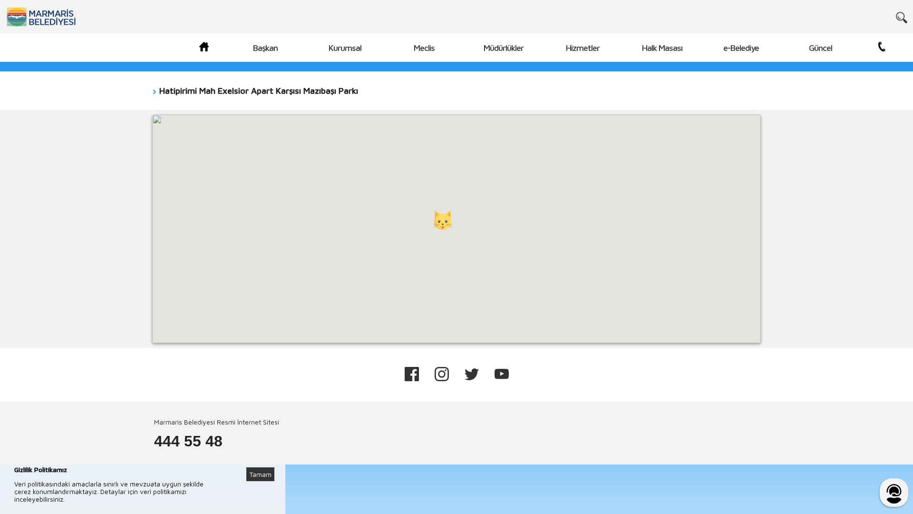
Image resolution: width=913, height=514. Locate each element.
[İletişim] (881, 48)
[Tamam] (265, 462)
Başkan (265, 48)
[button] (442, 220)
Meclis (424, 48)
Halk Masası (662, 48)
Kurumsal (345, 48)
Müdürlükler (504, 48)
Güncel (820, 48)
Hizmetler (583, 48)
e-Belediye (741, 48)
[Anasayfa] (204, 48)
